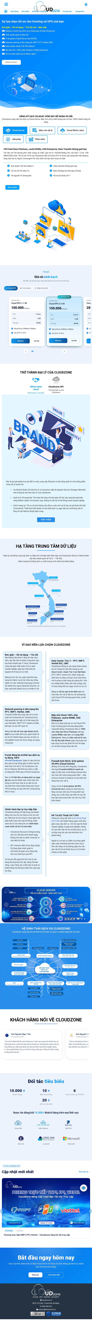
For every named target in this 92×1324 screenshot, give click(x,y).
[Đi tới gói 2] (36, 351)
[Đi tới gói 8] (58, 351)
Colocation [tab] (26, 288)
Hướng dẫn (67, 11)
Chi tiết (36, 341)
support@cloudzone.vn (47, 1309)
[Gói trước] (25, 351)
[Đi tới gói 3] (40, 351)
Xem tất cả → (84, 1172)
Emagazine (79, 11)
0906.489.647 (46, 1306)
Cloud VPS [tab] (12, 288)
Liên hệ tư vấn (54, 1275)
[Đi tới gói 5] (47, 351)
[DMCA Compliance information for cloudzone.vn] (38, 1314)
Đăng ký (20, 341)
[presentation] (6, 904)
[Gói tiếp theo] (64, 351)
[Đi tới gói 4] (43, 351)
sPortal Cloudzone (13, 760)
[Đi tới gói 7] (54, 351)
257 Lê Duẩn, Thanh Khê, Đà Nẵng (46, 1303)
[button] (65, 919)
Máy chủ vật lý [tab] (42, 288)
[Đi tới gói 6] (51, 351)
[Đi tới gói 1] (32, 351)
